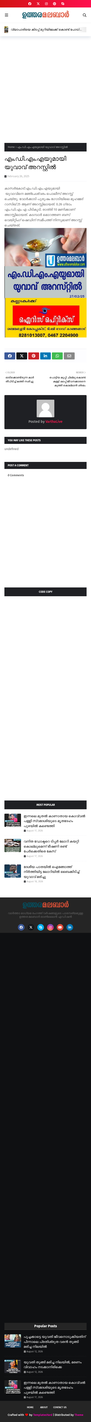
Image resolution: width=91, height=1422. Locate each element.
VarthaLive (54, 421)
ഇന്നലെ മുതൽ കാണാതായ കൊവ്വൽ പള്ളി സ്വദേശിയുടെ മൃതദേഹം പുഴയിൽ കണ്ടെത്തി (54, 821)
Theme (78, 1415)
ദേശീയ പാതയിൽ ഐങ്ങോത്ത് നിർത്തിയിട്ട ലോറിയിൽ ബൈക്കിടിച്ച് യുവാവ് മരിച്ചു (51, 872)
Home (11, 147)
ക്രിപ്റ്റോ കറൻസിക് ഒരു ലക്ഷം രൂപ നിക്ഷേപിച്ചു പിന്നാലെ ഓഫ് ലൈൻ (48, 30)
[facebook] (29, 4)
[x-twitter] (38, 4)
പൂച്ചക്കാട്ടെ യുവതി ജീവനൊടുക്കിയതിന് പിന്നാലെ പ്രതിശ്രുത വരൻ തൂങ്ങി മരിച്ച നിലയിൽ (55, 1342)
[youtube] (60, 927)
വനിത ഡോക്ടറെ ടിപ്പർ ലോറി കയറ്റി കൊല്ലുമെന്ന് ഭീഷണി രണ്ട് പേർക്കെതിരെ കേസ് (51, 846)
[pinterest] (54, 4)
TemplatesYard (42, 1415)
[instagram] (46, 4)
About (44, 1407)
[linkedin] (69, 927)
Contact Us (59, 1407)
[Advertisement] (45, 88)
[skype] (62, 4)
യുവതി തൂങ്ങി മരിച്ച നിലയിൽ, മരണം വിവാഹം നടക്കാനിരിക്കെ (53, 1364)
